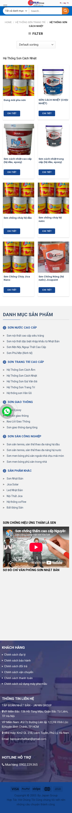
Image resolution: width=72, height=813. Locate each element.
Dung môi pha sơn (15, 100)
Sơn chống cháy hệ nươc (50, 219)
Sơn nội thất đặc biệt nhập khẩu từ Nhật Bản (33, 341)
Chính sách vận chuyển (18, 672)
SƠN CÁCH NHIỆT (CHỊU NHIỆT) (53, 101)
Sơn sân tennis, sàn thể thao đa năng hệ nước (34, 450)
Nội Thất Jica (14, 496)
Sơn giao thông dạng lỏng (22, 427)
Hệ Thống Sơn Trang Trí (21, 387)
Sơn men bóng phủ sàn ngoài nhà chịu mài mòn (35, 455)
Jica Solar (13, 484)
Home (8, 22)
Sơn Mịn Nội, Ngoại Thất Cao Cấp (26, 347)
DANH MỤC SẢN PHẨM (28, 314)
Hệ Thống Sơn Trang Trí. (30, 22)
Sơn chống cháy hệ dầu (18, 217)
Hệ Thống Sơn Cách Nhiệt (22, 375)
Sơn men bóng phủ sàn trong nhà (27, 461)
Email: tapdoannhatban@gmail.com (24, 739)
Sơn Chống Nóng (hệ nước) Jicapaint (51, 278)
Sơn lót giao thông (18, 415)
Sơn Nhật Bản (15, 478)
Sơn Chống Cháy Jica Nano (17, 278)
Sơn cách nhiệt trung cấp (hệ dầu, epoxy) (51, 160)
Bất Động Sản (15, 507)
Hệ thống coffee (16, 501)
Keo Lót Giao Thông (18, 421)
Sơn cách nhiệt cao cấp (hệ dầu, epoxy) (18, 160)
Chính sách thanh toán (18, 678)
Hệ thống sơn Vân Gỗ (19, 393)
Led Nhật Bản (15, 490)
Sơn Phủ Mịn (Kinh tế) (19, 353)
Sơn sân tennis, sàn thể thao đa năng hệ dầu (33, 444)
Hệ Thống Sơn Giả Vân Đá (22, 381)
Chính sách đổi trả (15, 666)
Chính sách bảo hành (17, 660)
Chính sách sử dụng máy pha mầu (25, 684)
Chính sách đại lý (15, 654)
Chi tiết (12, 113)
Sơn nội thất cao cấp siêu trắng (25, 335)
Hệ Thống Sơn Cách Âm (21, 369)
